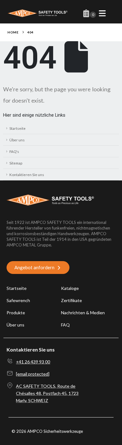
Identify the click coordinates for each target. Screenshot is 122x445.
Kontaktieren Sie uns (26, 174)
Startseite (17, 128)
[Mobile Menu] (102, 13)
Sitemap (15, 163)
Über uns (17, 140)
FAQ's (14, 151)
